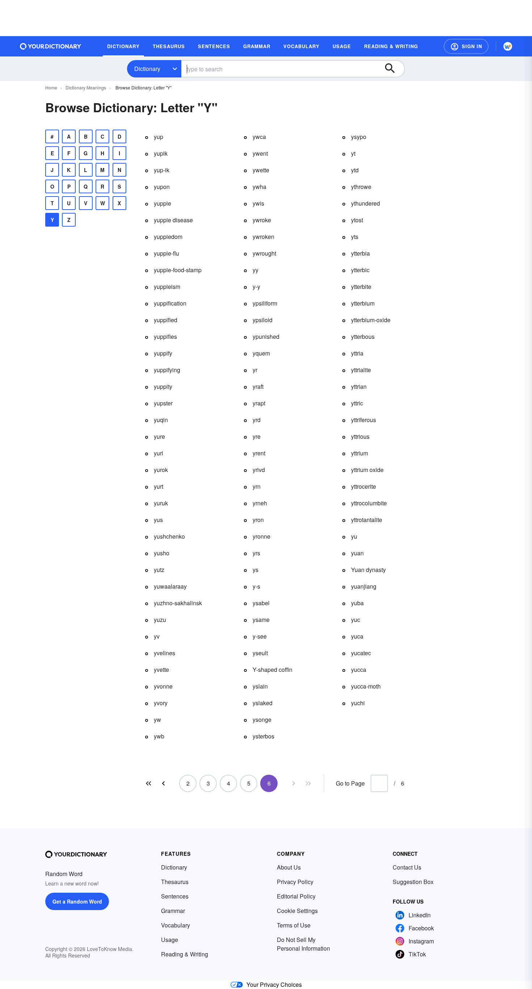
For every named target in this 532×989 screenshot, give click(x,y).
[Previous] (163, 783)
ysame (261, 619)
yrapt (259, 403)
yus (158, 519)
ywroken (263, 236)
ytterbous (363, 336)
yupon (162, 186)
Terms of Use (294, 925)
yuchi (358, 703)
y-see (260, 636)
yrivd (259, 470)
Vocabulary (175, 925)
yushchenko (169, 536)
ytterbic (360, 270)
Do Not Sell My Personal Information (303, 943)
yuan (357, 553)
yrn (257, 486)
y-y (256, 286)
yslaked (263, 703)
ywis (258, 203)
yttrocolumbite (369, 503)
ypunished (266, 336)
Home (51, 87)
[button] (466, 46)
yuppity (163, 386)
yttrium (359, 453)
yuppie (162, 203)
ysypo (358, 136)
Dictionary (147, 68)
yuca (357, 636)
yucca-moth (366, 686)
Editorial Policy (296, 896)
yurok (161, 470)
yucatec (361, 653)
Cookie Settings (297, 910)
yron (258, 519)
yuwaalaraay (170, 586)
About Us (289, 867)
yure (159, 436)
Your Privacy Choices (274, 984)
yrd (257, 420)
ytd (355, 170)
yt (353, 153)
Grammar (173, 910)
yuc (355, 619)
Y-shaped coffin (272, 669)
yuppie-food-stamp (178, 270)
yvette (161, 669)
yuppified (165, 320)
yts (354, 236)
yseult (260, 653)
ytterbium (363, 303)
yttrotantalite (366, 519)
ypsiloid (263, 320)
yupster (163, 403)
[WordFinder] (507, 46)
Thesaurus (175, 882)
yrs (256, 553)
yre (257, 436)
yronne (261, 536)
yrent (259, 453)
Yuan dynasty (368, 569)
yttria (357, 353)
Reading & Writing (184, 954)
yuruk (161, 503)
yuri (158, 453)
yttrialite (361, 370)
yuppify (163, 353)
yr (255, 370)
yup (158, 136)
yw (157, 719)
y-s (256, 586)
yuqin (161, 420)
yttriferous (363, 420)
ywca (259, 136)
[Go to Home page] (50, 46)
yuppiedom (168, 236)
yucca (358, 669)
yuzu (160, 619)
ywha (259, 186)
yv (157, 636)
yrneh (260, 503)
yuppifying (167, 370)
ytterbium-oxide (370, 320)
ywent (260, 153)
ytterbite (361, 286)
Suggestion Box (413, 882)
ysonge (262, 719)
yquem (261, 353)
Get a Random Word (77, 901)
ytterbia (360, 253)
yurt (158, 486)
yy (255, 270)
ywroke (262, 220)
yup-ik (161, 170)
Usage (169, 939)
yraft (258, 386)
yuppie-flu (166, 253)
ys (255, 569)
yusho (161, 553)
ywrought (264, 253)
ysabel (261, 603)
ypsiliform (265, 303)
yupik (161, 153)
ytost (357, 220)
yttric (357, 403)
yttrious (360, 436)
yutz (159, 569)
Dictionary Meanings (86, 87)
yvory (161, 703)
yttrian (359, 386)
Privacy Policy (295, 882)
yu (354, 536)
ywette (261, 170)
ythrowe (361, 186)
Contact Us (407, 867)
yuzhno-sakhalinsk (178, 603)
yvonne (163, 686)
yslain (260, 686)
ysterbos (263, 736)
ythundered (365, 203)
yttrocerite (363, 486)
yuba (357, 603)
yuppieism (167, 286)
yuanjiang (363, 586)
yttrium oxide (367, 470)
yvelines (164, 653)
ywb (159, 736)
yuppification (170, 303)
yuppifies (165, 336)
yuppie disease (173, 220)
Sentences (175, 896)
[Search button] (393, 69)
